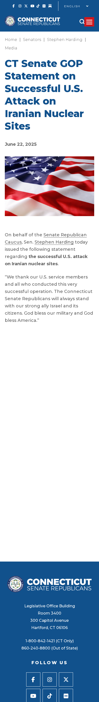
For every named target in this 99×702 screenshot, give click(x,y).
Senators (32, 39)
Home (11, 39)
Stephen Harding (64, 39)
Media (11, 48)
